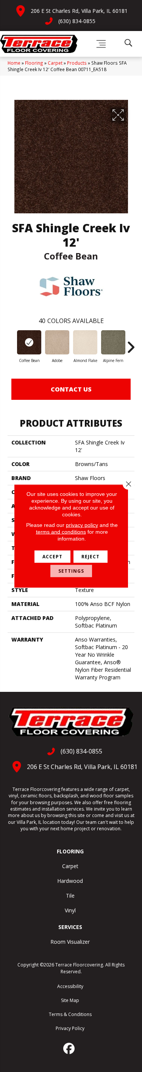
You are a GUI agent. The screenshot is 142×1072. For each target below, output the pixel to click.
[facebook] (69, 1048)
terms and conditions (61, 532)
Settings (71, 571)
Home (14, 63)
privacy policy (82, 525)
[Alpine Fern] (113, 342)
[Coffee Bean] (29, 342)
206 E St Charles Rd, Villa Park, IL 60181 (79, 10)
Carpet (55, 63)
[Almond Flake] (85, 342)
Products (77, 63)
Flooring (34, 63)
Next (130, 343)
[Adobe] (57, 342)
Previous (11, 343)
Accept (52, 556)
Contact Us (71, 389)
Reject (90, 556)
